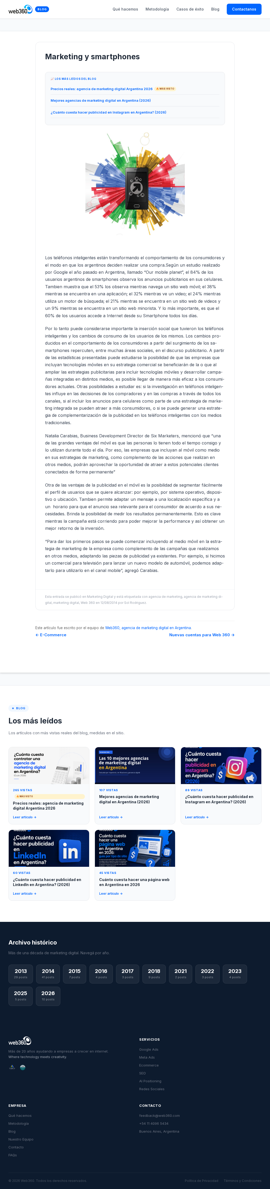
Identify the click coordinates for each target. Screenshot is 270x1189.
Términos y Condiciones (243, 1181)
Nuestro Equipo (20, 1139)
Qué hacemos (125, 9)
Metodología (157, 9)
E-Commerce (50, 634)
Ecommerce (149, 1065)
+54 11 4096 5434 (153, 1123)
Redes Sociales (152, 1089)
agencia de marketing (165, 597)
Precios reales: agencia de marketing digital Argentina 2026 (102, 89)
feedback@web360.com (159, 1115)
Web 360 (88, 603)
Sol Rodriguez (135, 603)
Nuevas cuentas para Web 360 (202, 634)
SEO (142, 1073)
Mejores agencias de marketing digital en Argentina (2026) (101, 100)
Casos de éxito (190, 9)
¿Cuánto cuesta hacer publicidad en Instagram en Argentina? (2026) (108, 112)
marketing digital (66, 603)
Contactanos (244, 9)
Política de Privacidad (201, 1181)
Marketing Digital (100, 597)
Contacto (16, 1147)
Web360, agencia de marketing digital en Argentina (148, 628)
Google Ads (148, 1049)
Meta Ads (147, 1057)
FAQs (12, 1155)
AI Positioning (150, 1081)
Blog (42, 9)
